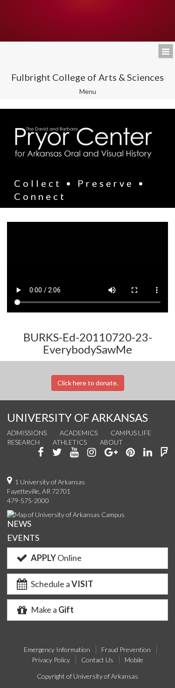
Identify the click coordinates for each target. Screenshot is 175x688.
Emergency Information (57, 649)
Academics (79, 433)
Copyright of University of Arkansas (87, 676)
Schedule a (61, 584)
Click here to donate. (87, 383)
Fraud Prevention (126, 649)
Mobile (134, 660)
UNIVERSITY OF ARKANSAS (77, 417)
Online (56, 558)
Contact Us (97, 660)
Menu (94, 93)
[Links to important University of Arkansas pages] (165, 51)
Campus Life (131, 433)
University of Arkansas (87, 21)
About (111, 442)
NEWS (19, 523)
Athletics (70, 442)
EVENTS (23, 537)
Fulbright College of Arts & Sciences (87, 77)
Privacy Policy (51, 660)
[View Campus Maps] (66, 514)
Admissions (27, 433)
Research (23, 442)
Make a (51, 609)
